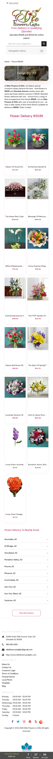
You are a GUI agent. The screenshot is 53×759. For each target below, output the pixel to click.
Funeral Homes (8, 677)
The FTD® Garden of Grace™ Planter (38, 316)
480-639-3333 (11, 644)
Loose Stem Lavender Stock (15, 464)
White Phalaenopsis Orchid (15, 266)
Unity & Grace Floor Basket (38, 415)
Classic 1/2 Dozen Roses (15, 167)
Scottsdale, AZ (12, 580)
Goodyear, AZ (11, 553)
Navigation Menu (17, 51)
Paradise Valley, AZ (13, 559)
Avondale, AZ (11, 539)
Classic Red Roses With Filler (15, 365)
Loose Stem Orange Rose (15, 514)
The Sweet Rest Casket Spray (15, 216)
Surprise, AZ (10, 600)
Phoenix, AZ (10, 573)
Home (7, 62)
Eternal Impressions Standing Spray (15, 316)
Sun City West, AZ (13, 593)
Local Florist (7, 680)
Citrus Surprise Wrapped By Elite (38, 266)
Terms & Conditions (10, 673)
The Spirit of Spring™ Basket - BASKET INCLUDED (38, 365)
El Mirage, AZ (11, 546)
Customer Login (8, 670)
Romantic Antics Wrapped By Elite (38, 464)
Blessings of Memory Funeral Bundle (38, 216)
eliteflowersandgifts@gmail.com (19, 649)
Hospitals (6, 683)
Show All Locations (26, 613)
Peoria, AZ (9, 566)
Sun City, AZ (10, 587)
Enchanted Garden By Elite (38, 167)
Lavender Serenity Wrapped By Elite (15, 415)
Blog (4, 686)
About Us (6, 664)
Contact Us (6, 667)
